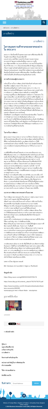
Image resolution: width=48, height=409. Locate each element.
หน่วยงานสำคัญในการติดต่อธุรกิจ (13, 362)
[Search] (43, 22)
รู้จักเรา (4, 344)
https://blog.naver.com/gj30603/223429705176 (20, 277)
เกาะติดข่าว (15, 28)
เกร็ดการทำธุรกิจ (7, 350)
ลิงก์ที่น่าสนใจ (6, 375)
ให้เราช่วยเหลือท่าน (8, 370)
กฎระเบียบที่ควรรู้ (8, 347)
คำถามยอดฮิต (6, 365)
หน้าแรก (6, 28)
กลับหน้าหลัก (9, 332)
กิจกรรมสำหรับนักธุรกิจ (10, 357)
